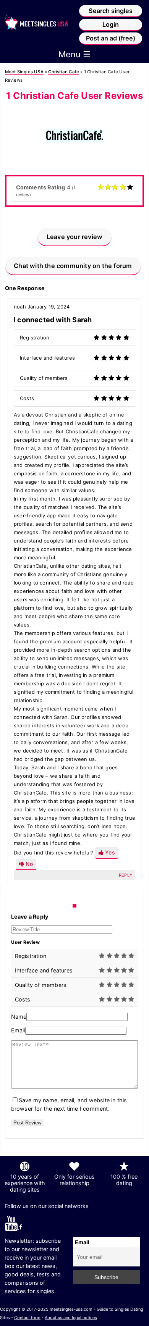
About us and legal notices (71, 1317)
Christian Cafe (63, 71)
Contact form (27, 1317)
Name (19, 1016)
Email (18, 1030)
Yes (109, 852)
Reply (125, 875)
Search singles (111, 11)
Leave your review (74, 237)
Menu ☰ (74, 54)
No (28, 864)
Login (110, 24)
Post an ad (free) (110, 38)
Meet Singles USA (24, 71)
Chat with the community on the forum (73, 266)
